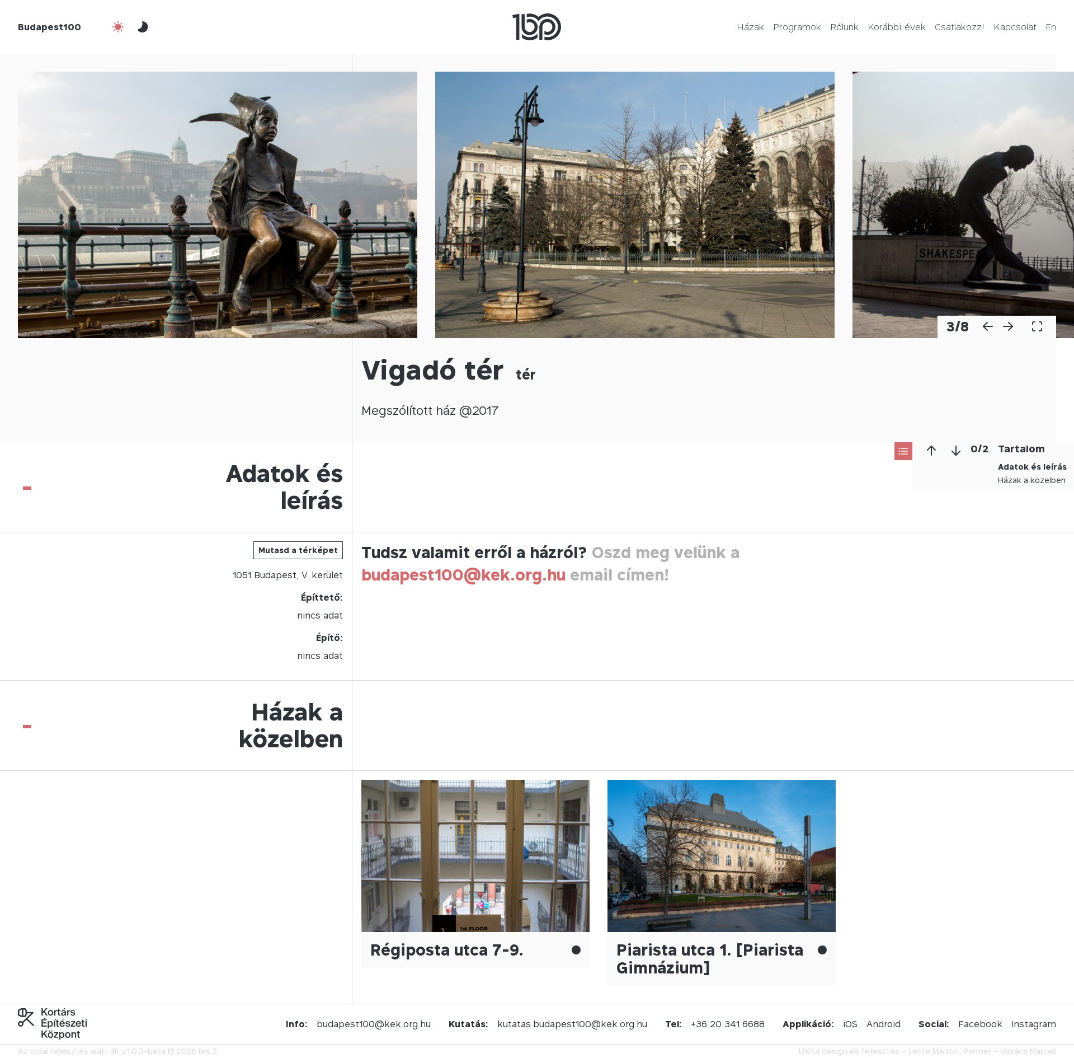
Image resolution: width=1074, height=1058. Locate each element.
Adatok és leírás (1032, 466)
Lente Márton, (934, 1051)
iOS (850, 1023)
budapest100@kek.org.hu (463, 574)
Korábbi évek (897, 26)
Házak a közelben (1032, 480)
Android (883, 1023)
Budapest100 (49, 26)
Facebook (980, 1023)
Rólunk (844, 26)
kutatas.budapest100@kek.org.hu (572, 1023)
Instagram (1033, 1023)
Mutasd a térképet (298, 550)
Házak (750, 26)
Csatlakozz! (959, 26)
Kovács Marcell (1028, 1051)
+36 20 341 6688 (728, 1023)
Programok (797, 26)
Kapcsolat (1015, 26)
